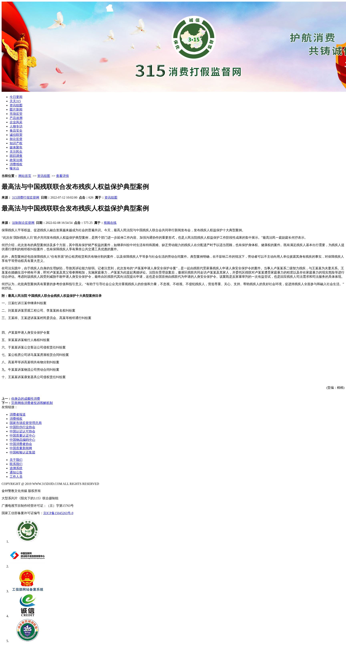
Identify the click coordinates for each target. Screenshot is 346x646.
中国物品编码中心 (22, 439)
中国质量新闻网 (21, 448)
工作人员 (16, 476)
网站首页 (24, 176)
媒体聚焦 (16, 147)
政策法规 (16, 160)
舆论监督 (16, 139)
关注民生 (16, 151)
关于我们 (16, 459)
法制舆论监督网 (23, 222)
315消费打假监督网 (25, 197)
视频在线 (110, 222)
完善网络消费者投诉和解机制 (32, 403)
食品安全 (16, 130)
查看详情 (62, 176)
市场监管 (16, 113)
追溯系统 (16, 468)
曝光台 (14, 168)
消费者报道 (18, 414)
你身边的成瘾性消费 (25, 398)
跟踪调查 (16, 155)
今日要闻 (16, 97)
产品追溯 (16, 118)
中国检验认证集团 (22, 452)
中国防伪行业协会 (22, 427)
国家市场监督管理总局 (26, 423)
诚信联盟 (16, 134)
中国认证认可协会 (22, 431)
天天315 (15, 101)
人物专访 (16, 126)
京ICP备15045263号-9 (58, 513)
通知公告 (16, 472)
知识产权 (16, 143)
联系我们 (16, 464)
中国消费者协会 (21, 444)
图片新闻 (16, 109)
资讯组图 (16, 105)
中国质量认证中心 (22, 435)
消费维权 (16, 164)
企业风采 (16, 122)
